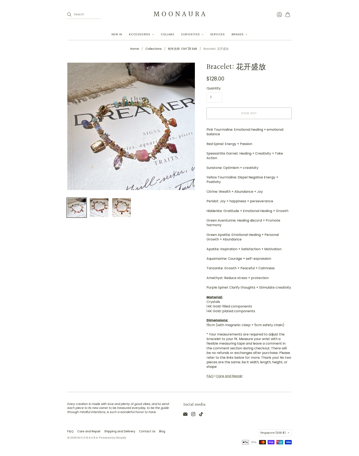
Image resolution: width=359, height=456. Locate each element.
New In (117, 34)
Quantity (214, 88)
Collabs (167, 34)
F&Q (210, 376)
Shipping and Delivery (119, 431)
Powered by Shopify (112, 438)
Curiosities (190, 34)
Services (217, 34)
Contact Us (147, 431)
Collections (153, 49)
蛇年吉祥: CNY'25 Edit (182, 49)
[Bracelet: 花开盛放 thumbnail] (76, 207)
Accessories (139, 34)
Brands (238, 34)
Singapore (273, 433)
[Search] (69, 14)
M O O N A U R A (179, 14)
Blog (162, 431)
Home (134, 49)
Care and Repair (229, 376)
